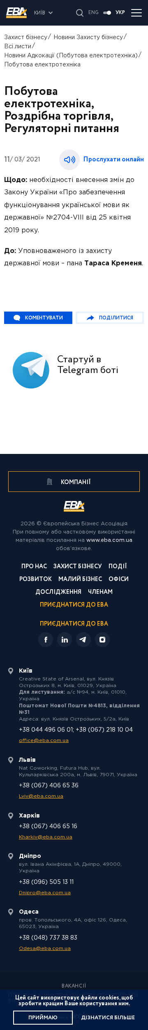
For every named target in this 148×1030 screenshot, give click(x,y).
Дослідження (58, 592)
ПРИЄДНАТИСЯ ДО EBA (74, 624)
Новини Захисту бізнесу (88, 37)
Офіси (119, 580)
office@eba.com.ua (44, 740)
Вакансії (74, 986)
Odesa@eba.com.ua (45, 948)
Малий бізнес (80, 580)
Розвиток (35, 580)
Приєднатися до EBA (74, 605)
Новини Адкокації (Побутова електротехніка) (71, 55)
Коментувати (44, 317)
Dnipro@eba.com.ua (45, 893)
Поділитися (116, 317)
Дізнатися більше (108, 1018)
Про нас (34, 567)
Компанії (75, 482)
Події (118, 567)
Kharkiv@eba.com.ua (45, 837)
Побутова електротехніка (42, 64)
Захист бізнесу (25, 37)
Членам (100, 592)
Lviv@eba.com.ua (41, 796)
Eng (93, 12)
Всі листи (17, 46)
